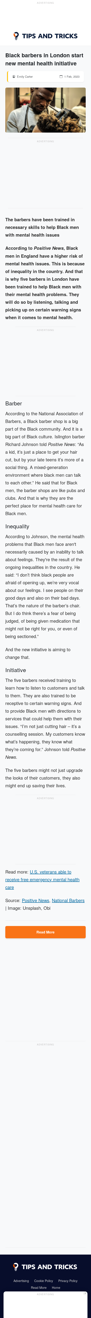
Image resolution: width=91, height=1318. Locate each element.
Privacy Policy (68, 1280)
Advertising (21, 1280)
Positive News (35, 900)
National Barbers (68, 900)
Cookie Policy (43, 1280)
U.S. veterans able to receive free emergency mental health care (42, 879)
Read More (45, 932)
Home (56, 1287)
